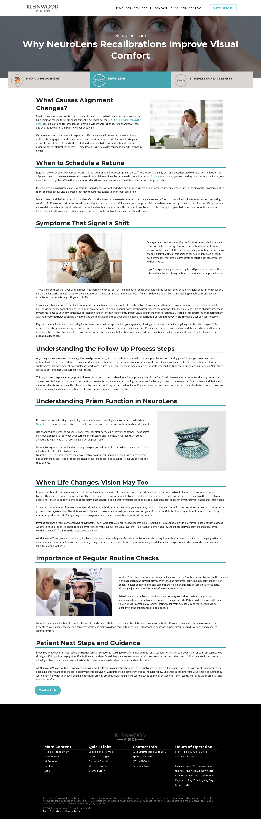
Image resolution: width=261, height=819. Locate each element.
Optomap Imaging (99, 756)
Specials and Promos (101, 751)
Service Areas (52, 756)
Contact (49, 766)
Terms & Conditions (53, 811)
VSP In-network (98, 766)
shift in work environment (159, 176)
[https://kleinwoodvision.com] (42, 8)
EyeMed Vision (97, 770)
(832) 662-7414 (141, 761)
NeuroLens (42, 424)
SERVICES (132, 8)
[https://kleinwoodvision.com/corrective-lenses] (181, 80)
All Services (50, 761)
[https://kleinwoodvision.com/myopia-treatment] (17, 80)
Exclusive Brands (98, 761)
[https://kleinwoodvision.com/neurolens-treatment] (99, 80)
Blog (47, 770)
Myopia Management (56, 751)
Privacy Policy (72, 811)
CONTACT (161, 8)
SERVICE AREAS (191, 8)
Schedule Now (141, 766)
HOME (119, 8)
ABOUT (146, 8)
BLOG (174, 8)
